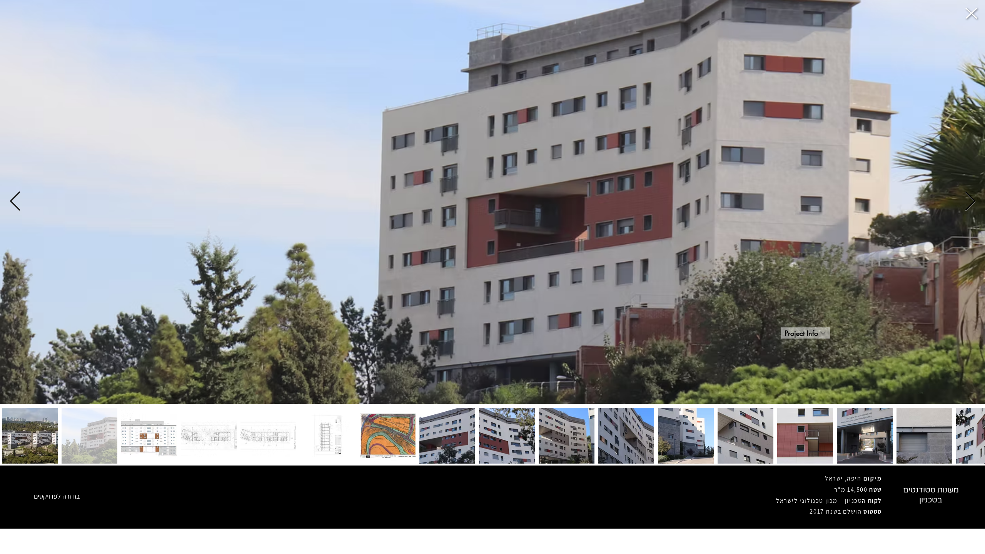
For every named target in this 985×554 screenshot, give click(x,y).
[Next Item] (970, 202)
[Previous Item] (15, 202)
